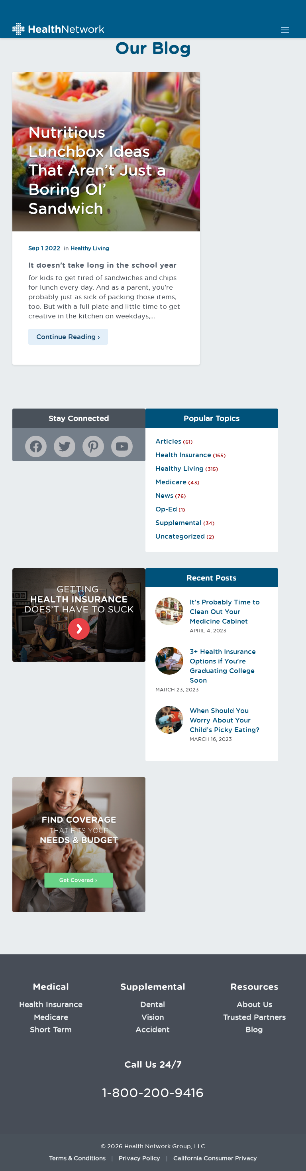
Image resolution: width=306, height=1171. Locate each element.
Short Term (51, 1029)
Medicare (170, 482)
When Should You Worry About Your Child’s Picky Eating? (224, 720)
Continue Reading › (68, 336)
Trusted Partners (254, 1017)
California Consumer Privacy (215, 1158)
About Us (254, 1004)
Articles (168, 441)
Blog (254, 1029)
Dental (152, 1004)
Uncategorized (180, 536)
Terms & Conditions (77, 1158)
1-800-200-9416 (153, 1093)
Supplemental (178, 522)
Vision (152, 1017)
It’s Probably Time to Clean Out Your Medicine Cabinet (225, 611)
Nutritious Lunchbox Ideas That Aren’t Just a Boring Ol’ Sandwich (97, 170)
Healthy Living (90, 248)
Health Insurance (183, 454)
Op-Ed (166, 509)
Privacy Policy (139, 1158)
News (164, 495)
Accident (152, 1029)
